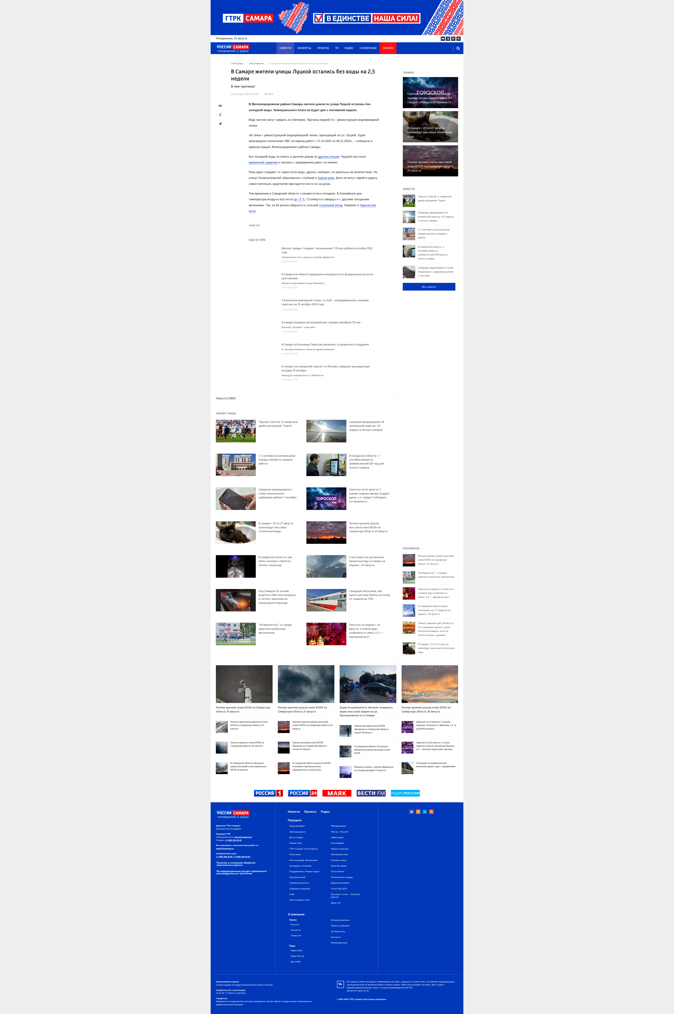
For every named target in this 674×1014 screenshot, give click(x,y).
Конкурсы (304, 48)
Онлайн (388, 48)
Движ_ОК (336, 903)
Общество (254, 225)
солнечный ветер (330, 205)
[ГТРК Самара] (232, 48)
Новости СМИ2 (226, 398)
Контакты (336, 937)
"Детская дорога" (297, 832)
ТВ (336, 48)
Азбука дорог (337, 837)
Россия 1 (295, 925)
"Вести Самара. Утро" (299, 900)
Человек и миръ (338, 860)
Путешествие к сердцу (342, 877)
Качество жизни (338, 866)
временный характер (263, 162)
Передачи (295, 820)
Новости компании (340, 926)
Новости (285, 48)
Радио (349, 48)
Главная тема (295, 843)
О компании (368, 48)
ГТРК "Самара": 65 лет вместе (303, 849)
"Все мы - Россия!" (339, 832)
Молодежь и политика (300, 866)
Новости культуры (340, 849)
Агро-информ (337, 843)
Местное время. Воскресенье (303, 860)
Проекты (323, 48)
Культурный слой (339, 854)
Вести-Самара (296, 837)
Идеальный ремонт (340, 883)
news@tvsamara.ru (243, 837)
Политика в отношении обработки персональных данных (236, 863)
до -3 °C (299, 199)
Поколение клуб (297, 877)
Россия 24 (295, 930)
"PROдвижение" (338, 826)
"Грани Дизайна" (297, 826)
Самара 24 (296, 936)
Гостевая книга (338, 931)
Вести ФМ (295, 962)
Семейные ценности (299, 883)
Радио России (297, 956)
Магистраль (295, 854)
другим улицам (328, 156)
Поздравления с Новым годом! (304, 871)
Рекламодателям (339, 943)
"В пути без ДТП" (339, 889)
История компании (340, 920)
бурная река (326, 178)
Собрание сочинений (299, 889)
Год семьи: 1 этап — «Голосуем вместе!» (345, 895)
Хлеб (291, 894)
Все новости (429, 286)
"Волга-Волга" (338, 871)
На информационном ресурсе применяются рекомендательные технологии (242, 872)
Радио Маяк (296, 951)
